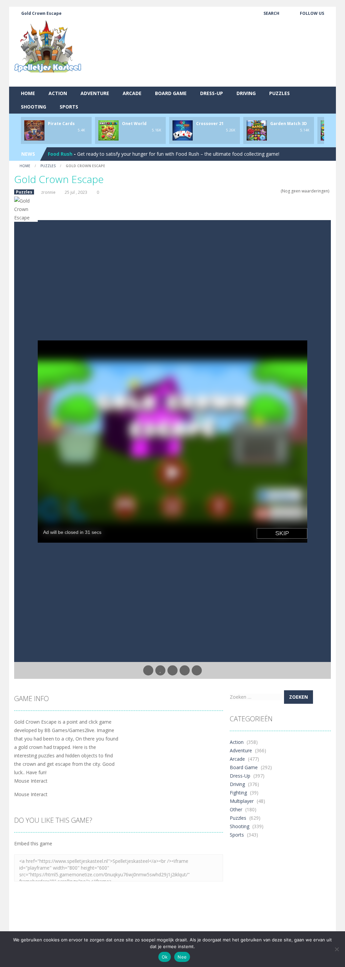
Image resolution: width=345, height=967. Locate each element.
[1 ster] (260, 191)
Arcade (132, 93)
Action (58, 93)
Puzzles (279, 93)
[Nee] (336, 949)
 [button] (185, 670)
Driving (246, 93)
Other (236, 809)
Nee (182, 957)
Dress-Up (211, 93)
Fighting (238, 792)
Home (28, 93)
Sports (69, 106)
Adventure (95, 93)
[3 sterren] (268, 191)
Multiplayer (242, 801)
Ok (165, 957)
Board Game (171, 93)
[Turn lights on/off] (148, 670)
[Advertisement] (208, 69)
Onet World (134, 123)
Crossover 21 (210, 123)
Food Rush (60, 154)
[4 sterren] (273, 191)
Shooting (33, 106)
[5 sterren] (277, 191)
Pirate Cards (61, 123)
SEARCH (271, 13)
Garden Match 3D (288, 123)
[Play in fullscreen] (172, 670)
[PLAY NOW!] (34, 130)
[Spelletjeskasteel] (48, 46)
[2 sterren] (264, 191)
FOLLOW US (312, 13)
